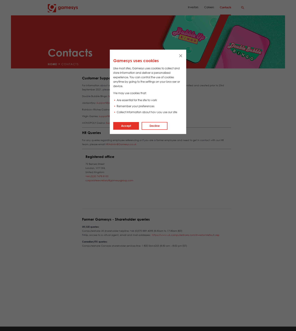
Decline (155, 126)
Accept (126, 126)
